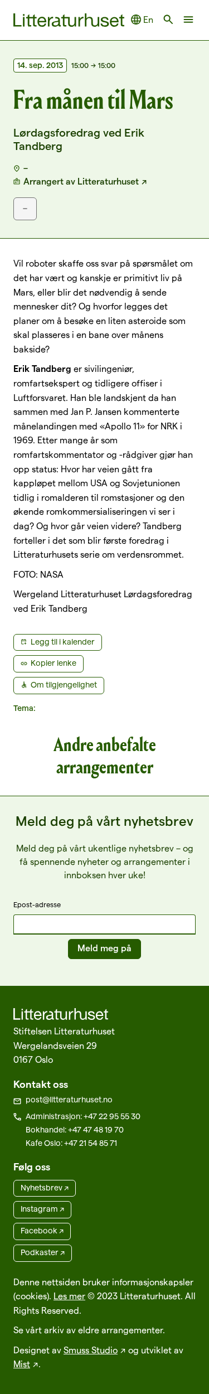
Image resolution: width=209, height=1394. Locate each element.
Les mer (69, 1296)
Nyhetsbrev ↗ (45, 1187)
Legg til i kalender (63, 641)
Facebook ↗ (42, 1230)
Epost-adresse (37, 904)
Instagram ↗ (42, 1208)
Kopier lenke (53, 663)
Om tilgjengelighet (64, 684)
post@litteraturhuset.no (69, 1099)
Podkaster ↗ (43, 1252)
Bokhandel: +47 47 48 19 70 (75, 1129)
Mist (21, 1364)
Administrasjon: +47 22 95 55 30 (83, 1116)
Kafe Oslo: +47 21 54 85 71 (71, 1143)
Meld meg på (104, 948)
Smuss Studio (91, 1350)
